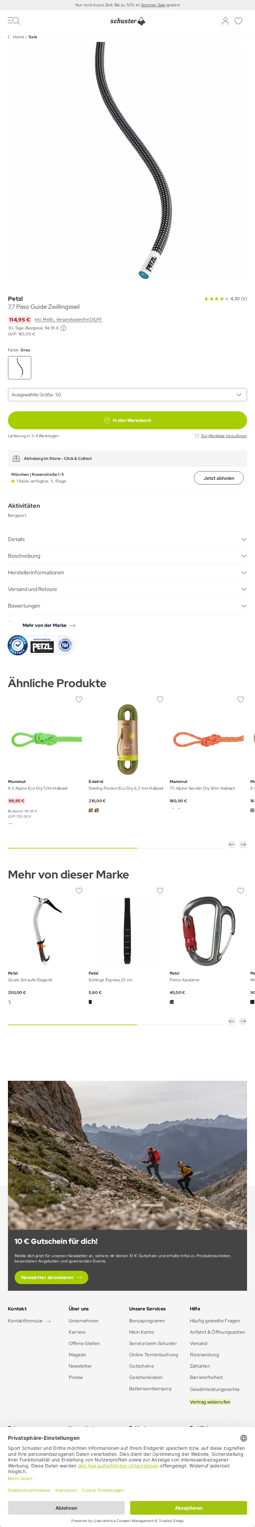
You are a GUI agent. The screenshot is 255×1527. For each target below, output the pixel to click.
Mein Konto (141, 1332)
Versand (199, 1343)
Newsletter (80, 1366)
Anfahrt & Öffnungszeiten (217, 1332)
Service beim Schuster (153, 1343)
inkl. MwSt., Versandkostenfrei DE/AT (68, 319)
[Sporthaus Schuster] (128, 21)
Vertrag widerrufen (210, 1402)
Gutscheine (141, 1366)
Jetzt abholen (219, 478)
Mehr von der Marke (44, 625)
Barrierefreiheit (206, 1377)
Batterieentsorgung (150, 1389)
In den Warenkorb (132, 420)
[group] (127, 162)
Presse (76, 1377)
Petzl (15, 298)
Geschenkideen (146, 1377)
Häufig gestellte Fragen (215, 1321)
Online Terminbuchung (153, 1355)
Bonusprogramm (147, 1321)
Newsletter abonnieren (47, 1277)
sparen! (172, 5)
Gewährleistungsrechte (215, 1389)
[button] (231, 844)
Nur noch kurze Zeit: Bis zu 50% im (108, 5)
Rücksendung (204, 1355)
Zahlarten (200, 1366)
